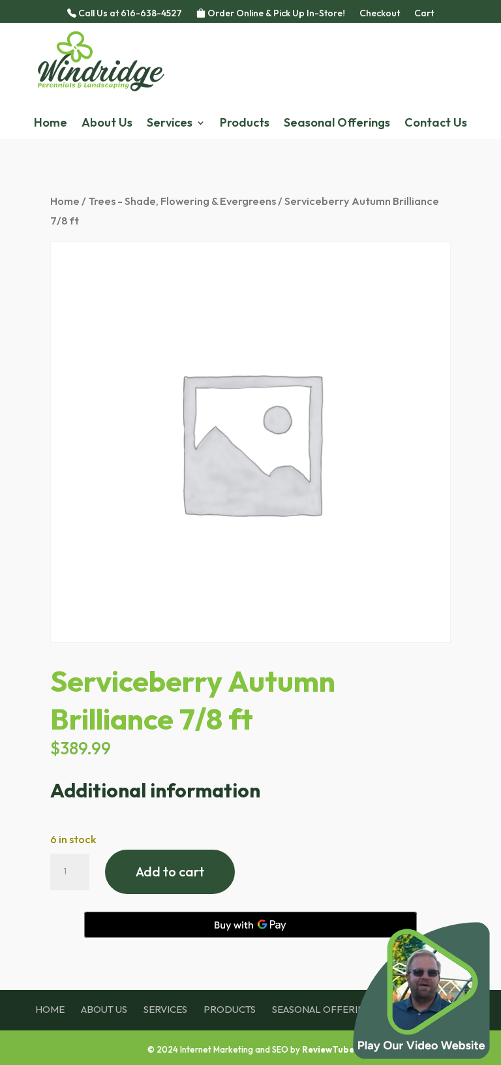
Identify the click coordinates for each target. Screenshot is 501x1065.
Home (50, 124)
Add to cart (170, 871)
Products (244, 124)
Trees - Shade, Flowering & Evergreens (182, 201)
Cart (424, 13)
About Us (107, 124)
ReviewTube (328, 1049)
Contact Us (435, 124)
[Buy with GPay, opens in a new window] (250, 925)
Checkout (379, 13)
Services (169, 124)
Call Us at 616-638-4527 (129, 13)
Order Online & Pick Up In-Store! (275, 13)
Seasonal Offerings (337, 124)
